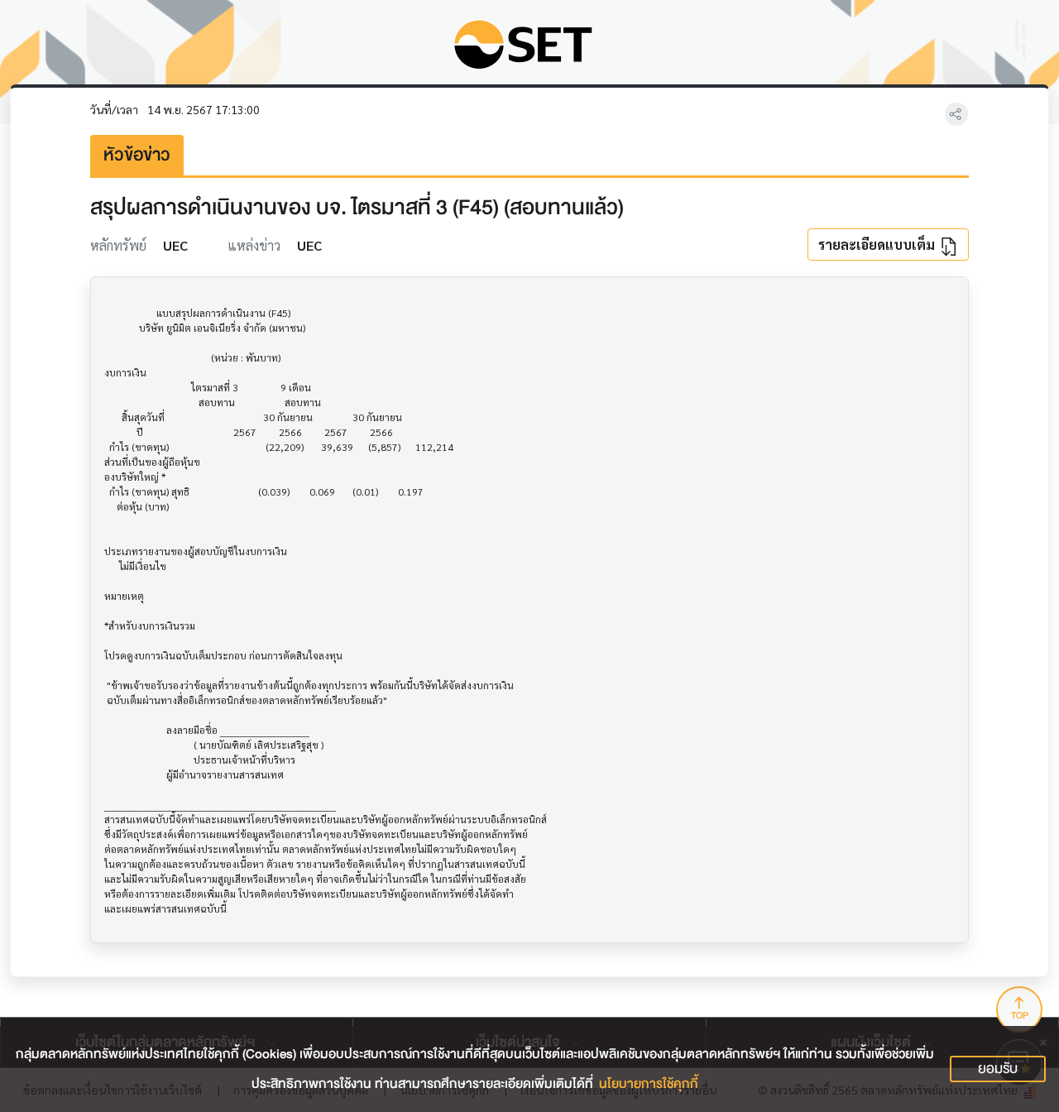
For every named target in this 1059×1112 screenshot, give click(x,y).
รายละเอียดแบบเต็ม (878, 244)
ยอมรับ (998, 1069)
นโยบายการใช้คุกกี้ (648, 1084)
